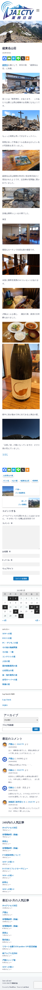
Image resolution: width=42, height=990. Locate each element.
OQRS (5, 705)
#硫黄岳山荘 (24, 481)
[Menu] (38, 10)
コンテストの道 (8, 657)
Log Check (6, 700)
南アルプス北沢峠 (9, 953)
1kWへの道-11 (8, 862)
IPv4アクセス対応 (9, 828)
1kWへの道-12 (8, 889)
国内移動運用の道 (9, 666)
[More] (27, 58)
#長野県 (35, 481)
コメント (7, 523)
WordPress (12, 987)
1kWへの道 (7, 634)
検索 (36, 729)
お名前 (6, 551)
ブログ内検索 (8, 725)
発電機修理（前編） (10, 848)
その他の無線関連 (9, 647)
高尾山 (5, 841)
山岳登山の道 (8, 475)
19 (32, 607)
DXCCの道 (7, 638)
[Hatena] (14, 58)
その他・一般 (8, 652)
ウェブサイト (8, 569)
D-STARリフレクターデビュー (15, 869)
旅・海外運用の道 (9, 675)
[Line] (18, 58)
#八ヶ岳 (6, 481)
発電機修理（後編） (10, 834)
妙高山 (5, 882)
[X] (23, 58)
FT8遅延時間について (11, 855)
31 (21, 616)
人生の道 (6, 661)
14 (5, 607)
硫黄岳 (5, 65)
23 (16, 611)
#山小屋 (15, 481)
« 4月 (4, 620)
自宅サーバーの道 (9, 680)
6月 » (37, 620)
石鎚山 (11, 770)
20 (37, 607)
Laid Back (26, 987)
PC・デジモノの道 (10, 643)
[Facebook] (5, 58)
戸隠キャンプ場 (8, 960)
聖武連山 (6, 940)
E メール (7, 560)
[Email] (9, 58)
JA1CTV (20, 744)
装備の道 (6, 684)
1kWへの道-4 (7, 875)
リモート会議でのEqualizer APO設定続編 (19, 946)
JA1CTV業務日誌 (12, 983)
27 (37, 611)
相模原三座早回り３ (16, 802)
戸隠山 (11, 744)
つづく (5, 454)
